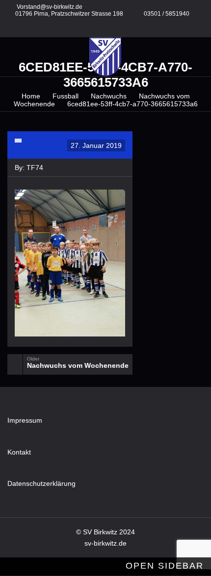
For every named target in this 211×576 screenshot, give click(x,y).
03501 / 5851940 (166, 13)
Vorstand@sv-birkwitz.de (49, 6)
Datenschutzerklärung (41, 483)
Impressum (24, 420)
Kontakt (19, 452)
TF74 (34, 167)
